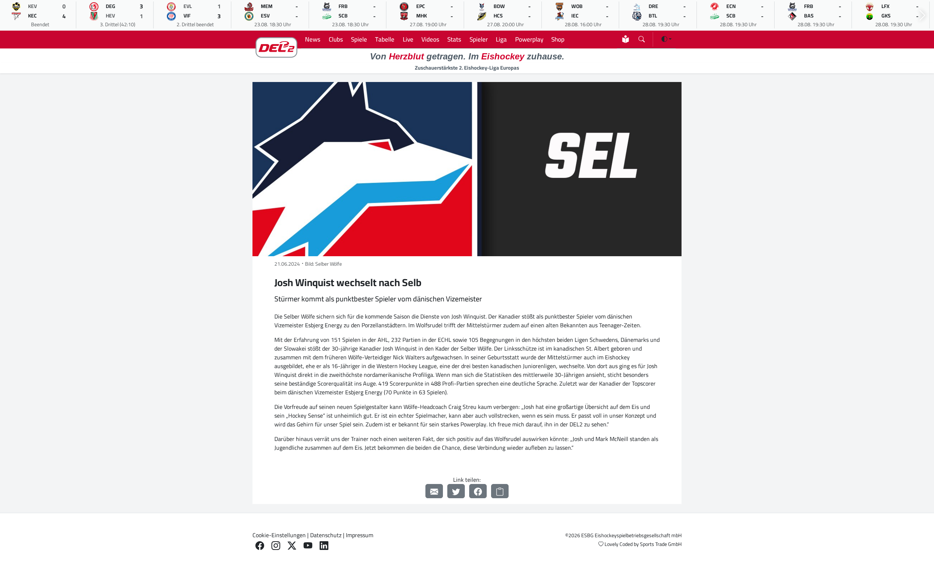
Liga (501, 39)
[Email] (434, 491)
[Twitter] (456, 491)
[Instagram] (276, 546)
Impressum (359, 535)
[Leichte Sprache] (625, 39)
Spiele (359, 39)
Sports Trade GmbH (661, 544)
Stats (454, 39)
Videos (430, 39)
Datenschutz (325, 535)
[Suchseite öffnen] (642, 38)
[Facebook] (478, 491)
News (312, 39)
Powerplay (529, 39)
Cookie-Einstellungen (279, 535)
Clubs (336, 39)
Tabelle (384, 39)
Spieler (479, 39)
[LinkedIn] (324, 546)
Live (408, 39)
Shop (557, 39)
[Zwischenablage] (500, 491)
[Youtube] (308, 546)
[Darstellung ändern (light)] (667, 39)
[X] (292, 546)
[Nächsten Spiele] (922, 15)
